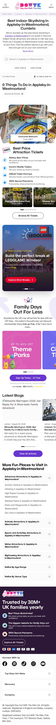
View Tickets (20, 68)
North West (7, 14)
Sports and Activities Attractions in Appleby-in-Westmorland (23, 534)
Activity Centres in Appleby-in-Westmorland (26, 485)
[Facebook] (4, 664)
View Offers (35, 68)
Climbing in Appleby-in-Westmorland (22, 489)
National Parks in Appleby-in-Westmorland (25, 501)
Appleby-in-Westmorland (35, 14)
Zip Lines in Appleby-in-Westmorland (23, 512)
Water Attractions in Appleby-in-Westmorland (21, 545)
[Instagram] (33, 664)
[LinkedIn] (14, 664)
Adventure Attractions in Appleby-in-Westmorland (23, 477)
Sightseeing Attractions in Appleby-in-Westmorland (23, 556)
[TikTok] (24, 664)
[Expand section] (49, 523)
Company (10, 694)
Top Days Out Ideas (15, 673)
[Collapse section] (49, 478)
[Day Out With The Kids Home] (28, 5)
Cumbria (18, 14)
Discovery (10, 684)
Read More (28, 51)
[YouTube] (43, 664)
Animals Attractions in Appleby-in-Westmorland (22, 522)
